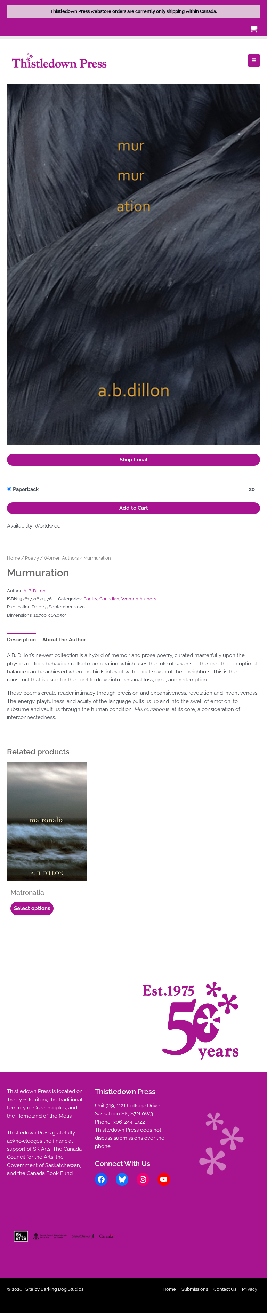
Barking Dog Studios (62, 1289)
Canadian (109, 598)
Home (13, 558)
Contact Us (224, 1289)
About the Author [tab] (64, 639)
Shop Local (134, 459)
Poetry (32, 558)
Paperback (26, 489)
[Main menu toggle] (254, 60)
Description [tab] (21, 639)
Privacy (249, 1289)
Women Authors (61, 558)
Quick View (46, 875)
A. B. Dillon (34, 590)
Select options (32, 908)
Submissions (194, 1289)
